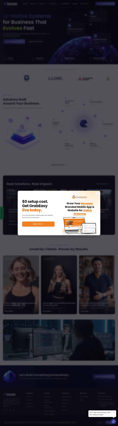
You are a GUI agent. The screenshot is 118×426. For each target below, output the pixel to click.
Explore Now (37, 224)
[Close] (97, 193)
